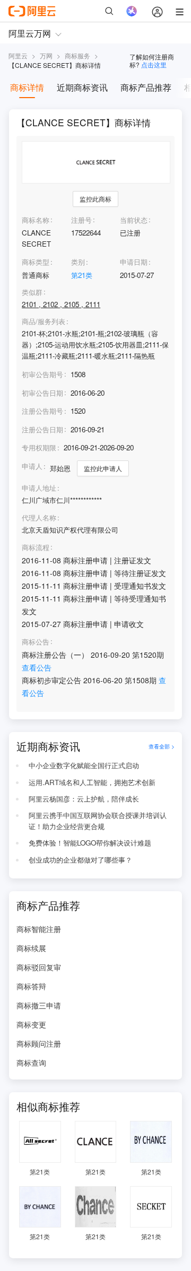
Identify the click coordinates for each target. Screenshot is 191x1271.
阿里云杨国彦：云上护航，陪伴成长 (84, 799)
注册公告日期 (42, 429)
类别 (78, 262)
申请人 (32, 466)
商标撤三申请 (38, 1005)
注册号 (81, 220)
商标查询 (31, 1062)
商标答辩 (31, 986)
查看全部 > (162, 746)
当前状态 (133, 220)
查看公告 (36, 667)
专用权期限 (39, 447)
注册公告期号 (42, 411)
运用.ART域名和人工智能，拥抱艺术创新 (92, 782)
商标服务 (77, 55)
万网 (46, 55)
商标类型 (35, 262)
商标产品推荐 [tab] (145, 87)
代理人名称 (39, 518)
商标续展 (31, 948)
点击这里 (154, 64)
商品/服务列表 (43, 321)
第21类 (81, 275)
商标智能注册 (38, 929)
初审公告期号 (42, 374)
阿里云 (18, 55)
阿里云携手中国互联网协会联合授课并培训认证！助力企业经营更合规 (98, 820)
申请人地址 (39, 488)
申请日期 (133, 262)
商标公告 (35, 642)
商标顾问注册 (38, 1043)
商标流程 (35, 547)
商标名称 (35, 220)
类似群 (32, 292)
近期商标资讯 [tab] (82, 87)
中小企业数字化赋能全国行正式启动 (84, 765)
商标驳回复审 (38, 967)
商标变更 (31, 1024)
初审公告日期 (42, 393)
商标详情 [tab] (27, 87)
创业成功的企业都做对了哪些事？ (80, 860)
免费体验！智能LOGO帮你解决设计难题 (90, 843)
